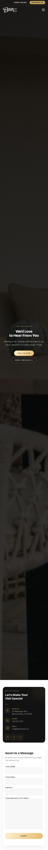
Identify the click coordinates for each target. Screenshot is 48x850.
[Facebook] (14, 736)
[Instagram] (7, 736)
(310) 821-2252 (17, 721)
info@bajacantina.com (20, 729)
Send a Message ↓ (24, 360)
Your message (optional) (17, 798)
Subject (9, 787)
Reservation (37, 2)
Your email (10, 777)
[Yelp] (20, 736)
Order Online (20, 2)
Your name (10, 766)
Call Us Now (24, 353)
